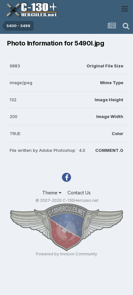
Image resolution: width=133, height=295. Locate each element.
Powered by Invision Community (66, 253)
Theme (50, 192)
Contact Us (79, 192)
